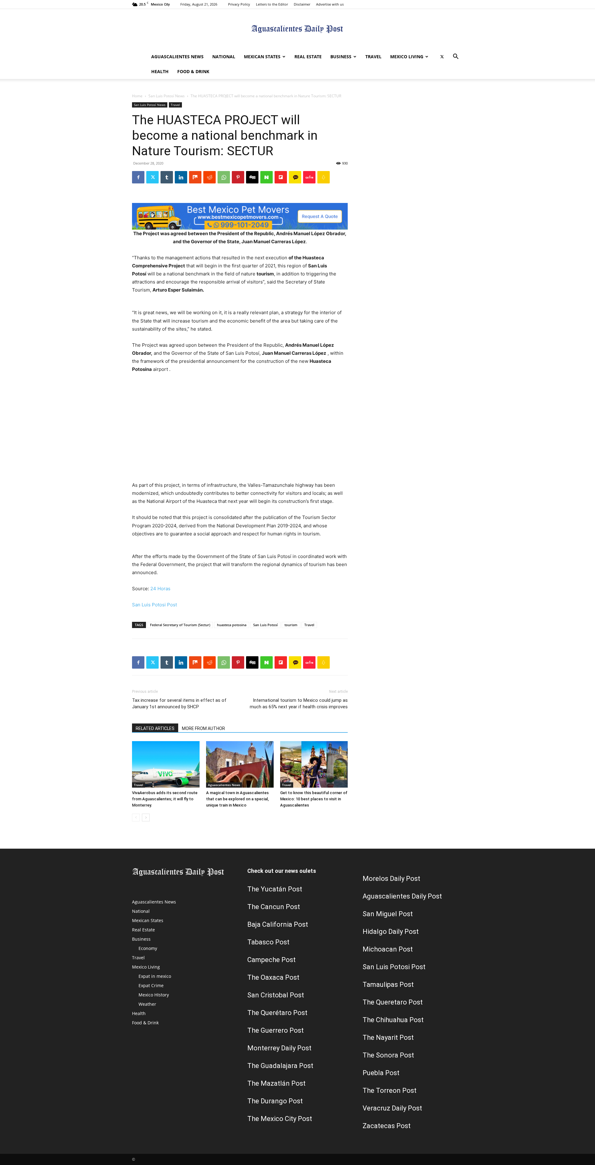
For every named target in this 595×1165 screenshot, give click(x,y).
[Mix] (195, 177)
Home (137, 96)
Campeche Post (271, 960)
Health (160, 71)
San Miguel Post (388, 914)
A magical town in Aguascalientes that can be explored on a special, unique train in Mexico (237, 798)
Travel (373, 56)
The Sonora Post (388, 1055)
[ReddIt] (209, 177)
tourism (291, 624)
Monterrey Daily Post (279, 1048)
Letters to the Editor (272, 4)
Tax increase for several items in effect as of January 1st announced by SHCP (179, 703)
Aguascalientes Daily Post (402, 896)
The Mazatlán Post (276, 1083)
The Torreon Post (389, 1090)
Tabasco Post (268, 942)
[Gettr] (309, 177)
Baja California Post (277, 924)
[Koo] (323, 177)
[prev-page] (136, 817)
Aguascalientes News (177, 56)
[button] (455, 57)
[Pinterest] (238, 177)
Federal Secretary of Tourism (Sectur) (180, 624)
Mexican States (262, 56)
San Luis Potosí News (166, 96)
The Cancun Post (273, 907)
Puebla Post (381, 1073)
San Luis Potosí (265, 624)
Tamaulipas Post (388, 984)
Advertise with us (330, 4)
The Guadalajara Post (280, 1066)
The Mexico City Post (279, 1119)
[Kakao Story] (295, 177)
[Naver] (266, 177)
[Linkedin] (181, 177)
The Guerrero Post (275, 1030)
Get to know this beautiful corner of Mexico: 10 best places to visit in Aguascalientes (313, 798)
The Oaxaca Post (273, 977)
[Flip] (281, 177)
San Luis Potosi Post (154, 605)
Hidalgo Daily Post (391, 931)
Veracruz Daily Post (392, 1108)
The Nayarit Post (388, 1037)
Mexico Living (406, 56)
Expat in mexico (155, 976)
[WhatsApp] (224, 177)
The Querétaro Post (277, 1013)
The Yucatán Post (274, 889)
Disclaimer (302, 4)
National (223, 56)
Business (340, 56)
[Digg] (252, 177)
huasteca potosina (231, 624)
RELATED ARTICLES (155, 728)
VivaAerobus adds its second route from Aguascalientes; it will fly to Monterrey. (164, 798)
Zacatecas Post (387, 1126)
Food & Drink (193, 71)
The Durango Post (275, 1101)
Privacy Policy (239, 4)
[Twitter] (442, 56)
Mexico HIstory (154, 995)
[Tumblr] (167, 177)
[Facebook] (138, 177)
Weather (147, 1004)
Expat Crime (151, 985)
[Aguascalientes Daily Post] (297, 30)
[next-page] (146, 817)
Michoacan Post (388, 949)
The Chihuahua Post (393, 1020)
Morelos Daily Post (391, 878)
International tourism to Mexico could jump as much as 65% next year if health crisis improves (299, 703)
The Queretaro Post (393, 1002)
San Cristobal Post (275, 995)
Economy (148, 948)
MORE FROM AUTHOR (203, 728)
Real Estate (308, 56)
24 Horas (160, 588)
